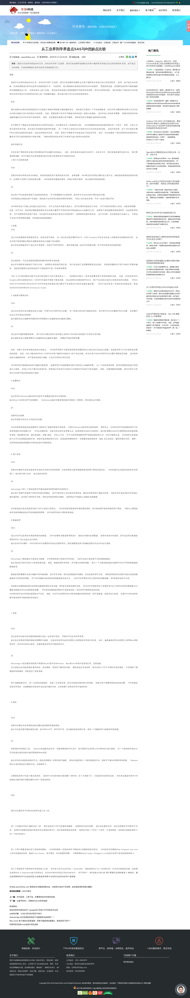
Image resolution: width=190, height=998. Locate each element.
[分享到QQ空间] (130, 57)
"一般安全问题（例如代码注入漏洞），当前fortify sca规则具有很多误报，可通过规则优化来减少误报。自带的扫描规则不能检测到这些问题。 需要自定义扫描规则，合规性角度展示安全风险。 (163, 195)
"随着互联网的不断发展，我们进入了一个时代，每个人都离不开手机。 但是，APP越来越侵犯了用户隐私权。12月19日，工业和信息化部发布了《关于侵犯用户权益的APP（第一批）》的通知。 (163, 325)
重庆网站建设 (128, 962)
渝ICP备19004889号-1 (84, 988)
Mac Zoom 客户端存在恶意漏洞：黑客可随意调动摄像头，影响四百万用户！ (40, 921)
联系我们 (176, 10)
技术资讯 (163, 10)
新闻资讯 (41, 33)
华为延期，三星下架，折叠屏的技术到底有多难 (36, 897)
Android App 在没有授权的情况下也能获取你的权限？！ (32, 917)
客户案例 (149, 10)
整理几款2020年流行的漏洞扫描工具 (161, 213)
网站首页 (107, 10)
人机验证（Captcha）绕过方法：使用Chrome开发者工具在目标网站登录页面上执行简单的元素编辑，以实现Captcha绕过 (163, 63)
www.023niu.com (22, 887)
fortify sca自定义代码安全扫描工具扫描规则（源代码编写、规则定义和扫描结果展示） (163, 183)
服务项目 (134, 10)
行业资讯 (51, 33)
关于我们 (120, 10)
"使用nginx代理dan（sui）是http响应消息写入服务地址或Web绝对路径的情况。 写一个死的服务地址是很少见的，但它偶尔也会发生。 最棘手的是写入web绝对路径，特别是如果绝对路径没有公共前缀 (163, 164)
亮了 (173, 81)
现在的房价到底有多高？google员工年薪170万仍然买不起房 (34, 910)
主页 (22, 33)
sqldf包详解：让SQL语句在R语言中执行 (26, 914)
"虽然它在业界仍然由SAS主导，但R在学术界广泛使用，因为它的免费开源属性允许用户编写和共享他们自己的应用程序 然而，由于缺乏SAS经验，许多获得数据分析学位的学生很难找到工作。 (163, 296)
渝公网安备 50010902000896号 (105, 988)
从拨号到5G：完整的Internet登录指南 (32, 901)
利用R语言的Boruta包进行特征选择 (24, 924)
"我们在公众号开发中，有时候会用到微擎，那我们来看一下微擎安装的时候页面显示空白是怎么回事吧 (163, 245)
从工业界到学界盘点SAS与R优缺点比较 (162, 287)
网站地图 (147, 983)
